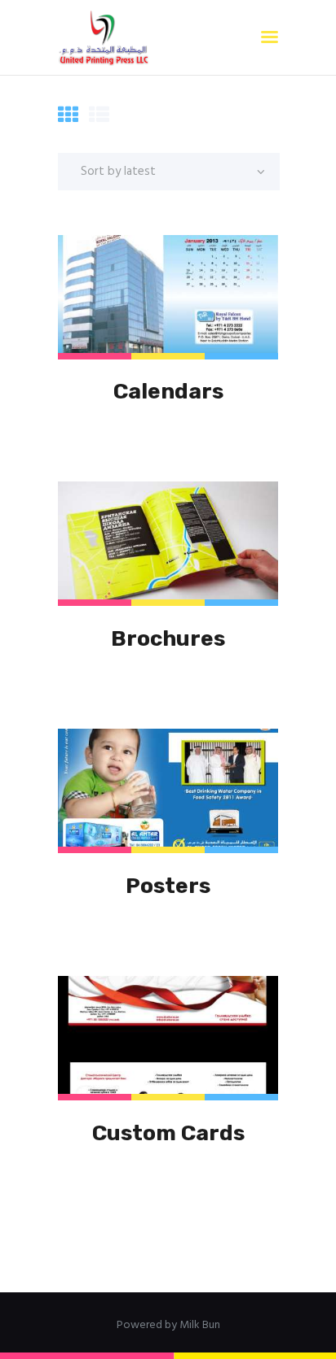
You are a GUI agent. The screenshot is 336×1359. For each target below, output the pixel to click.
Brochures (168, 638)
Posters (168, 886)
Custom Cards (168, 1133)
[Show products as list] (99, 117)
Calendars (168, 391)
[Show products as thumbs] (68, 117)
